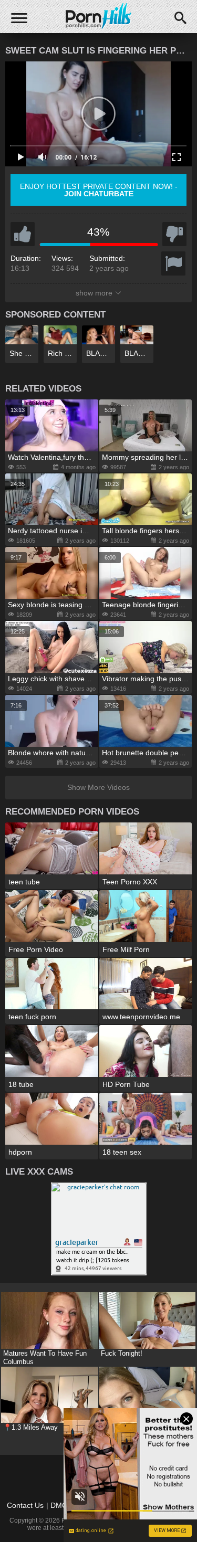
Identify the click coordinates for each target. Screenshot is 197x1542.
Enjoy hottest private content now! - (99, 190)
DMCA (61, 1505)
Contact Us (25, 1505)
